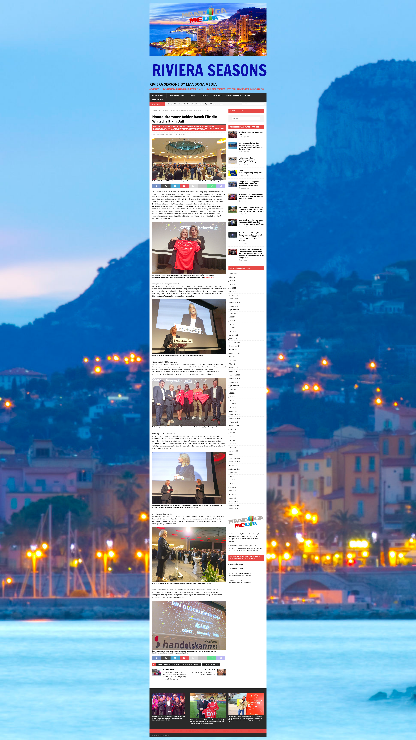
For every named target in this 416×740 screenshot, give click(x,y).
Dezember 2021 (234, 458)
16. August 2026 (244, 164)
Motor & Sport (158, 95)
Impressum (156, 100)
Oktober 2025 (233, 306)
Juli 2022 (231, 433)
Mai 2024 (231, 357)
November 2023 (234, 378)
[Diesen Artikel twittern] (165, 186)
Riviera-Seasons (172, 134)
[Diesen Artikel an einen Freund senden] (193, 186)
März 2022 (232, 447)
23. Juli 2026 (243, 214)
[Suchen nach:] (253, 104)
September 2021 (234, 469)
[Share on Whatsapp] (211, 186)
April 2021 (232, 487)
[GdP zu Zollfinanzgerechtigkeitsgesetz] (232, 173)
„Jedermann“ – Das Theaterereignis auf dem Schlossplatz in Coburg (248, 160)
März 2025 (232, 331)
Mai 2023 (231, 400)
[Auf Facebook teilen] (156, 186)
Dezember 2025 (234, 299)
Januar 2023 (232, 411)
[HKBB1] (189, 178)
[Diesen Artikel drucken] (202, 186)
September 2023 (234, 386)
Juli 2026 (231, 277)
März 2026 (232, 292)
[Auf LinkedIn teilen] (175, 186)
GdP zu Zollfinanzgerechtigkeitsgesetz (250, 172)
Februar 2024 (233, 368)
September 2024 (234, 353)
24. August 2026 (244, 136)
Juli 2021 (231, 476)
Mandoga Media (209, 277)
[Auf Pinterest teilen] (184, 186)
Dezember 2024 (234, 342)
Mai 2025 (231, 324)
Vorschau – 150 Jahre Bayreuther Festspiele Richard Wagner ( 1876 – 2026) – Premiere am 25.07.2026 (251, 209)
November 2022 (234, 418)
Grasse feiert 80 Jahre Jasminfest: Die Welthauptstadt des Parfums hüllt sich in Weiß (251, 196)
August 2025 (232, 313)
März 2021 (232, 491)
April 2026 (232, 288)
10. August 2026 (244, 188)
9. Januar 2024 (159, 134)
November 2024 (234, 346)
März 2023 (232, 407)
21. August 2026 (244, 151)
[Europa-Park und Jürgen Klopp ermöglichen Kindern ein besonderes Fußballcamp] (232, 184)
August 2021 (232, 473)
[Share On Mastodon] (220, 186)
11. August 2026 (244, 175)
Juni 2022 (231, 436)
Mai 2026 (231, 284)
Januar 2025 (232, 339)
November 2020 (234, 505)
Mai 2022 (231, 440)
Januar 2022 (232, 454)
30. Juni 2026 (244, 260)
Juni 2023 (231, 397)
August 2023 (232, 389)
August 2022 (232, 429)
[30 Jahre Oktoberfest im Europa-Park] (232, 134)
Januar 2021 (232, 498)
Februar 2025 (233, 335)
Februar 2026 (233, 295)
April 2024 (232, 360)
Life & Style (217, 95)
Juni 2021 (231, 480)
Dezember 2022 (234, 415)
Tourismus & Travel (177, 95)
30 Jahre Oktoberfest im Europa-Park (251, 133)
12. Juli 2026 (243, 226)
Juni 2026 (231, 281)
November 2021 (234, 462)
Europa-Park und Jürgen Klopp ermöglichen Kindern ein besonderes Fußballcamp (250, 184)
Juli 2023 (231, 393)
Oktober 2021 (233, 465)
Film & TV (193, 95)
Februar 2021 (233, 494)
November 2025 (234, 302)
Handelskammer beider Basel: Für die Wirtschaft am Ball (178, 664)
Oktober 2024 (233, 349)
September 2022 (234, 425)
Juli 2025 (231, 317)
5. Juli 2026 (243, 243)
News (247, 95)
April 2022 (232, 444)
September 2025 (234, 310)
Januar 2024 (232, 371)
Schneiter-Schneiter (210, 664)
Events (205, 95)
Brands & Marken (233, 95)
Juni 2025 (231, 321)
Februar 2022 (233, 451)
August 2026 (232, 273)
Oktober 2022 (233, 422)
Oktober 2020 (233, 509)
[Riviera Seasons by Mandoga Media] (208, 55)
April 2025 (232, 328)
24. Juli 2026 (243, 201)
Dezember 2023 (234, 375)
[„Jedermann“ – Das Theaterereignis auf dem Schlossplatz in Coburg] (232, 160)
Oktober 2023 (233, 382)
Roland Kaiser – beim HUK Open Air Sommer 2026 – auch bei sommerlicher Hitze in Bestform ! (251, 222)
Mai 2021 (231, 483)
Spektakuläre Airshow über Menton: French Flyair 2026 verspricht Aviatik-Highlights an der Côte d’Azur (250, 146)
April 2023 (232, 404)
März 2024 (232, 364)
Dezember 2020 (234, 501)
